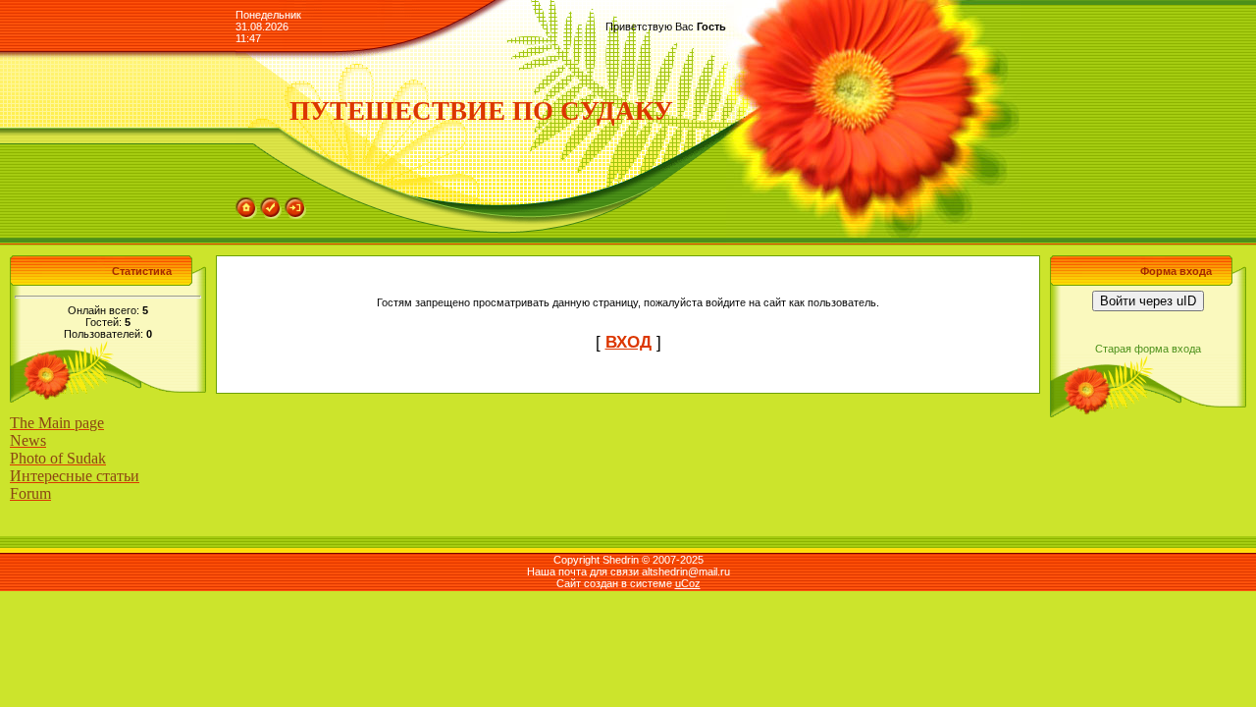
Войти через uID (1148, 301)
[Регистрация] (271, 203)
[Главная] (246, 203)
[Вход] (295, 203)
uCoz (688, 583)
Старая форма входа (1148, 348)
